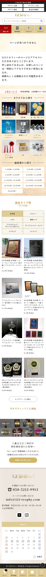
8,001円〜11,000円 (33, 175)
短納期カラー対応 (39, 91)
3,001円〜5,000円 (34, 169)
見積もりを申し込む (23, 460)
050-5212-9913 (25, 489)
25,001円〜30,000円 (34, 185)
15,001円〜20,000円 (34, 180)
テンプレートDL (33, 6)
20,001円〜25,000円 (12, 185)
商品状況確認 (34, 9)
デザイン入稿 (12, 6)
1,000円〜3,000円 (12, 169)
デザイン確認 (12, 9)
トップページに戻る (23, 399)
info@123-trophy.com (23, 499)
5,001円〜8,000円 (12, 175)
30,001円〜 (12, 191)
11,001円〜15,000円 (12, 180)
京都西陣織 (25, 91)
